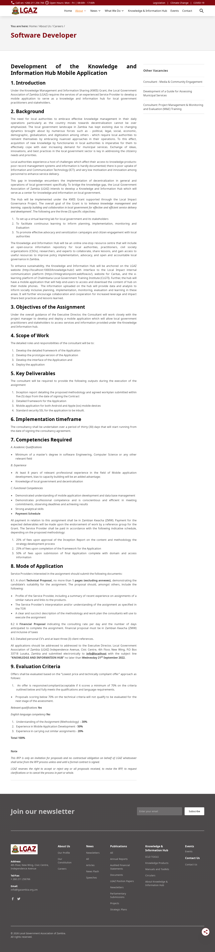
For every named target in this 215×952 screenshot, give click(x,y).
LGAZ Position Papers (122, 881)
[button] (80, 10)
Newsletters (93, 852)
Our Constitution (65, 860)
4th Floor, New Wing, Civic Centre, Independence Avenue (30, 866)
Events (174, 11)
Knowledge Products (156, 863)
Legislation (159, 2)
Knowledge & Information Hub (147, 11)
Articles (90, 865)
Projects (114, 903)
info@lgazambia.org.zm (24, 889)
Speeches (91, 877)
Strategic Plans (118, 909)
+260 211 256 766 (34, 2)
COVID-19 (199, 2)
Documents (116, 874)
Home (68, 11)
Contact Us (191, 864)
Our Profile (64, 852)
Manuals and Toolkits (157, 869)
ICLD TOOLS (152, 856)
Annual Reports (119, 859)
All (87, 859)
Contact (187, 11)
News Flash (92, 871)
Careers (58, 26)
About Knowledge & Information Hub (156, 883)
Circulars (150, 875)
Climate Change (179, 2)
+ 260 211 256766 (20, 879)
